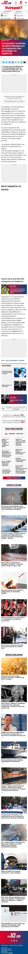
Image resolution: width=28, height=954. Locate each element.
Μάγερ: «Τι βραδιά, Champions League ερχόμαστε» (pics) (5, 443)
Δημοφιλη (12, 433)
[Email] (24, 62)
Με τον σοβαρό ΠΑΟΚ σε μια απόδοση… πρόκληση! (6, 463)
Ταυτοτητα (4, 947)
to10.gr (3, 58)
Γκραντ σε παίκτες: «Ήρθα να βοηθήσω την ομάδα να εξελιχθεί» (20, 442)
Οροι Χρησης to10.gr (6, 950)
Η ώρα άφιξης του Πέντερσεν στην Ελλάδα (6, 471)
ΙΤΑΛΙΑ (7, 360)
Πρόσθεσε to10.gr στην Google (15, 101)
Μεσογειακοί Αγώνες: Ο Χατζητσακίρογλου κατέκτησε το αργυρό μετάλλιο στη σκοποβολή (21, 469)
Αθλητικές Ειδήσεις (20, 420)
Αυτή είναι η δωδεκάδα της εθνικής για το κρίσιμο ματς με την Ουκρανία (7, 454)
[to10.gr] (6, 2)
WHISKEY (10, 952)
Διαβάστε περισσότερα (14, 478)
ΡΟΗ (6, 433)
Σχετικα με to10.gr (6, 949)
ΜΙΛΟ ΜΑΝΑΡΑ (14, 360)
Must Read (20, 433)
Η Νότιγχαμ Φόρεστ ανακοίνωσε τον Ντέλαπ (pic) (20, 452)
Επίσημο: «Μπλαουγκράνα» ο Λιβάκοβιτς (21, 460)
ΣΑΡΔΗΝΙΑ (21, 360)
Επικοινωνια (4, 951)
